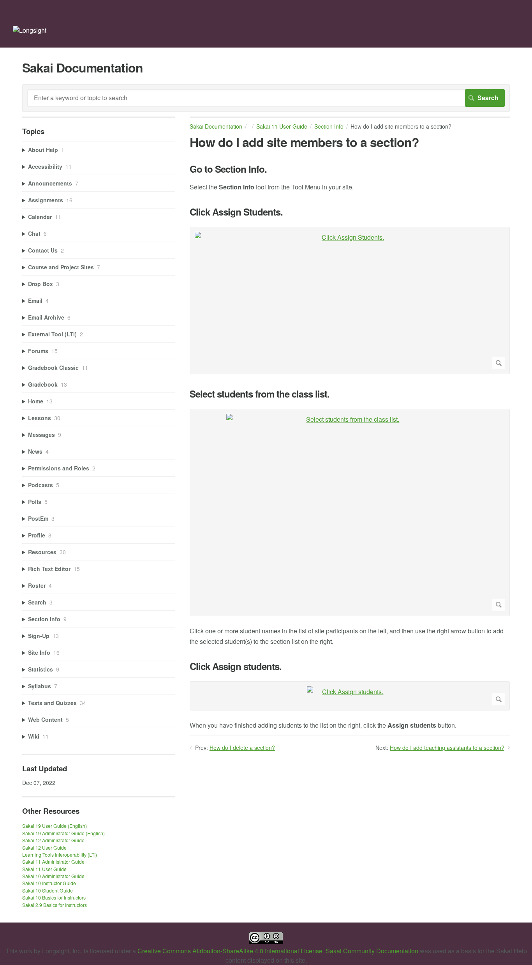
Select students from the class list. (259, 393)
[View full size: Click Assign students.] (350, 695)
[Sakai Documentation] (29, 30)
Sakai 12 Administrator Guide (53, 840)
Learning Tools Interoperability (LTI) (59, 854)
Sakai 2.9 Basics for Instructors (54, 904)
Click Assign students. (236, 666)
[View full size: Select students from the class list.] (350, 512)
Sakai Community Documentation (372, 950)
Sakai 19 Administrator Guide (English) (63, 833)
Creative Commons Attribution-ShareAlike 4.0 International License (229, 950)
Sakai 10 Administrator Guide (53, 876)
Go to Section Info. (228, 169)
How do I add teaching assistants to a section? (447, 747)
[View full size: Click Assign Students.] (350, 300)
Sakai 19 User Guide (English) (54, 825)
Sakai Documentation (216, 126)
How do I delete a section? (242, 747)
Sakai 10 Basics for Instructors (54, 897)
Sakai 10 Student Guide (47, 890)
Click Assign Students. (236, 211)
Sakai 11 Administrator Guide (53, 861)
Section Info (329, 126)
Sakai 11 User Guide (281, 126)
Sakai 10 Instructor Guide (49, 883)
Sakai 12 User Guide (44, 847)
